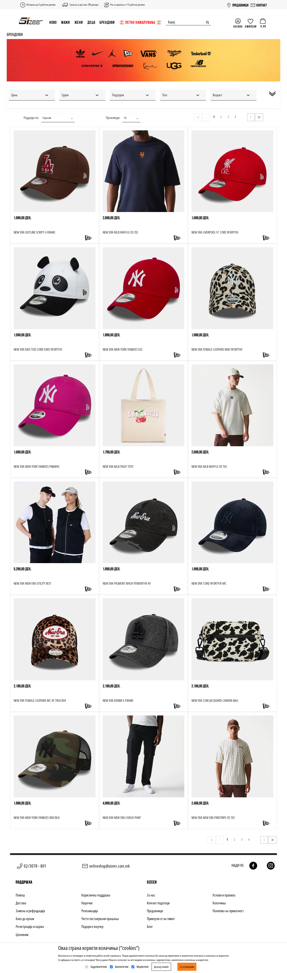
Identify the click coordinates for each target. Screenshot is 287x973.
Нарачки (86, 903)
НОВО (53, 22)
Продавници (155, 910)
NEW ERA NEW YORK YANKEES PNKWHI (36, 466)
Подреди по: (31, 117)
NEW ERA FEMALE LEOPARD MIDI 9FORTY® (216, 349)
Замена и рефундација (30, 910)
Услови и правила (224, 895)
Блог (150, 926)
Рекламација (89, 910)
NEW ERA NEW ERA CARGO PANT (122, 817)
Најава (238, 26)
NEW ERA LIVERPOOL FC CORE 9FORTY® (214, 232)
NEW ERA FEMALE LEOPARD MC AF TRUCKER (40, 700)
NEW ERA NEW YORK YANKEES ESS (122, 349)
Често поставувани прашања (100, 918)
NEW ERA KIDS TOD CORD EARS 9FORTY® (38, 349)
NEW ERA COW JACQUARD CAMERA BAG (214, 700)
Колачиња (219, 903)
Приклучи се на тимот (161, 918)
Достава (21, 903)
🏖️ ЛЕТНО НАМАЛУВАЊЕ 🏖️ (140, 22)
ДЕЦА (91, 22)
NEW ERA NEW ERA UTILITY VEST (32, 583)
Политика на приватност (228, 910)
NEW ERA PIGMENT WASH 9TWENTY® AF (127, 583)
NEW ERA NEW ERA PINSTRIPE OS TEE (213, 817)
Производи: (113, 117)
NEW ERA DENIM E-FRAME (118, 700)
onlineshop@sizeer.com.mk (109, 866)
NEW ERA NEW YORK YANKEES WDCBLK (37, 817)
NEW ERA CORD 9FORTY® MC (208, 583)
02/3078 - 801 (35, 866)
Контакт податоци (158, 903)
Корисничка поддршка (95, 895)
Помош (20, 895)
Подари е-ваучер (92, 926)
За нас (151, 895)
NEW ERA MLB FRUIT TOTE (118, 466)
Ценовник (22, 934)
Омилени (251, 26)
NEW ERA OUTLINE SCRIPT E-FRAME (34, 232)
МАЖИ (65, 22)
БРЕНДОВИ (107, 22)
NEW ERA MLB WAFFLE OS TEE (120, 232)
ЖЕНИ (78, 22)
